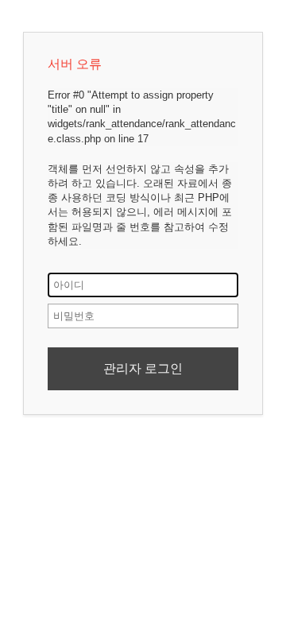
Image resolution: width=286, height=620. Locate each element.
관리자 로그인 (143, 368)
